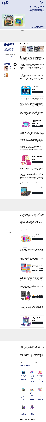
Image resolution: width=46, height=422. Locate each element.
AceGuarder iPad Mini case (25, 213)
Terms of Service (13, 54)
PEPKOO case (23, 304)
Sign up (12, 56)
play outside (38, 57)
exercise (28, 58)
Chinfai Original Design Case (32, 133)
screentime (42, 56)
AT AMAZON (23, 381)
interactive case (29, 276)
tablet (20, 60)
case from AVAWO (40, 342)
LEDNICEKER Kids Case (29, 98)
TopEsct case (25, 247)
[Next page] (43, 49)
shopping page (35, 362)
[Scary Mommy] (5, 3)
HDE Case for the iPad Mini (25, 168)
